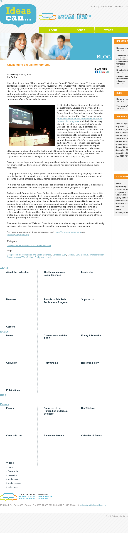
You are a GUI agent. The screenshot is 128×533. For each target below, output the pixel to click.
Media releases (15, 483)
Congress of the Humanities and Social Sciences (29, 245)
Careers (10, 326)
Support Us (87, 299)
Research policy (90, 363)
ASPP (118, 184)
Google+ (103, 72)
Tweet (100, 71)
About (53, 30)
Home (94, 7)
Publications (13, 390)
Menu (2, 1)
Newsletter (12, 475)
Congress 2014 (59, 255)
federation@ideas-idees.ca (93, 505)
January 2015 (122, 138)
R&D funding (51, 363)
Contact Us (106, 7)
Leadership (87, 272)
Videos (10, 463)
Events (108, 30)
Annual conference (54, 435)
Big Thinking (121, 186)
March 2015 (121, 132)
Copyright (11, 363)
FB (96, 71)
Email (107, 72)
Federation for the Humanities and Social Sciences (18, 16)
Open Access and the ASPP (55, 337)
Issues (80, 30)
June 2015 (120, 124)
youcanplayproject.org (18, 234)
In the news (13, 487)
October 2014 (122, 147)
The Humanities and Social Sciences (54, 273)
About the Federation (17, 272)
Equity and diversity (44, 257)
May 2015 (120, 126)
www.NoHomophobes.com (68, 232)
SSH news (120, 206)
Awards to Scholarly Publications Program (55, 300)
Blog (119, 93)
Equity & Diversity (91, 335)
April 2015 (120, 129)
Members (11, 299)
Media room (13, 479)
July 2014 (120, 156)
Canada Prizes (14, 435)
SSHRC (119, 209)
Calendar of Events (91, 435)
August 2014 (121, 153)
